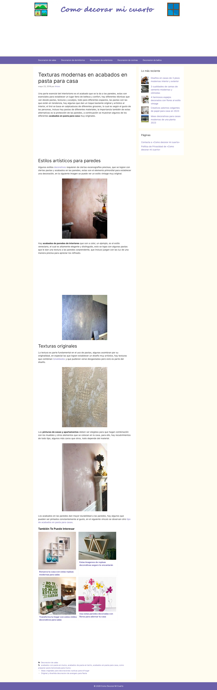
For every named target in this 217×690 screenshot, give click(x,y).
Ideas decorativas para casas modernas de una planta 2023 (165, 119)
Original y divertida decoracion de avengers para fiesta (64, 673)
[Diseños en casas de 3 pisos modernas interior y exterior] (145, 81)
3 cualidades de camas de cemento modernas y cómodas (164, 89)
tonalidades (59, 359)
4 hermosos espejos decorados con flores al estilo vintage (166, 100)
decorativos (60, 167)
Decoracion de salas (47, 60)
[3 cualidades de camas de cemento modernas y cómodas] (145, 89)
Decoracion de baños (152, 60)
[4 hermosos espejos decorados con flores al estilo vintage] (145, 100)
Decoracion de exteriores (101, 60)
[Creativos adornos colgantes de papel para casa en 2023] (145, 110)
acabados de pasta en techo (80, 665)
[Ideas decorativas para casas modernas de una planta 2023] (145, 119)
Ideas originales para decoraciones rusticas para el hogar (65, 671)
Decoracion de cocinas (128, 60)
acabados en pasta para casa (105, 665)
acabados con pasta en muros (54, 665)
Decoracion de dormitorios (73, 60)
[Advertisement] (108, 37)
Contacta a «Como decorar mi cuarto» (160, 142)
